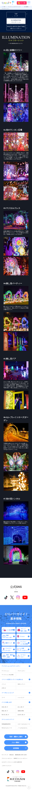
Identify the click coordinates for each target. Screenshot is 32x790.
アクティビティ (21, 670)
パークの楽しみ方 (7, 702)
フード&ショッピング (8, 692)
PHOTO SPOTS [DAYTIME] (16, 27)
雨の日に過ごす (5, 714)
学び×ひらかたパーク (7, 728)
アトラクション (5, 670)
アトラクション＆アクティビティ (14, 6)
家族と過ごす (5, 710)
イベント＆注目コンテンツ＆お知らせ (12, 679)
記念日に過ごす (21, 714)
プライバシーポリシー (7, 758)
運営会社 (11, 754)
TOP (4, 6)
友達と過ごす (5, 707)
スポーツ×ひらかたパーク (24, 724)
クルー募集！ (16, 742)
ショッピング (21, 697)
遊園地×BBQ (21, 710)
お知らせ (4, 688)
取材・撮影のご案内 (16, 736)
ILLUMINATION (16, 21)
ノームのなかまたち (22, 728)
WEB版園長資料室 (6, 724)
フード (3, 697)
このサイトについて (6, 765)
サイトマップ (5, 754)
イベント (4, 684)
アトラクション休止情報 (7, 674)
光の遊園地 (26, 6)
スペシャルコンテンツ (8, 719)
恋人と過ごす (21, 707)
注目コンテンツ (21, 684)
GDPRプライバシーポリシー (20, 758)
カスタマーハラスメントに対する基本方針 (12, 762)
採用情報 (16, 748)
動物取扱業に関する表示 (21, 754)
